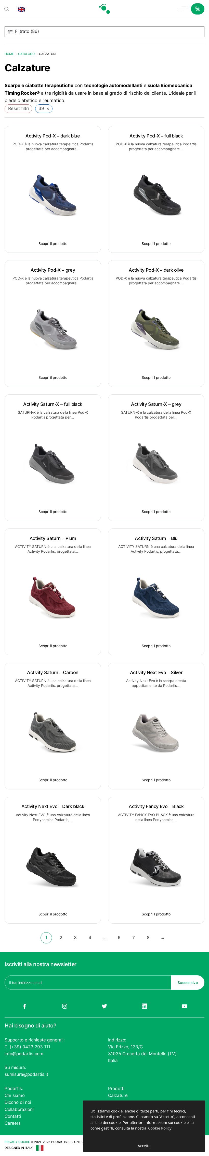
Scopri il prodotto (52, 243)
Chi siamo (15, 1095)
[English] (21, 9)
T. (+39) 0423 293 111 (27, 1046)
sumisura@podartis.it (26, 1074)
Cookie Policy (160, 1128)
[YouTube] (184, 1006)
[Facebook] (25, 1006)
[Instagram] (65, 1006)
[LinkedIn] (144, 1006)
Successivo (188, 982)
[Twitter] (105, 1006)
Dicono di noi (18, 1102)
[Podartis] (104, 9)
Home (9, 54)
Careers (13, 1123)
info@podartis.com (24, 1053)
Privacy (11, 1142)
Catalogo (26, 54)
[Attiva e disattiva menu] (182, 9)
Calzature (118, 1095)
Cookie (24, 1142)
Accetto (144, 1145)
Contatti (13, 1116)
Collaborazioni (19, 1109)
